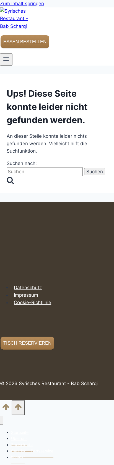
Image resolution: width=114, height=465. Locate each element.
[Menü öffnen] (6, 59)
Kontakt (18, 457)
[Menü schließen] (1, 420)
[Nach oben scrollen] (6, 408)
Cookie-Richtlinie (32, 302)
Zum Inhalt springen (22, 3)
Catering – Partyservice (32, 450)
